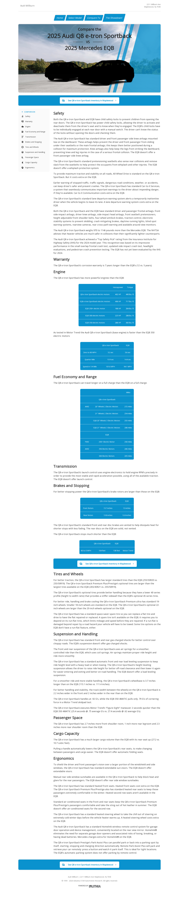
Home (59, 17)
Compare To (94, 17)
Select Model (75, 17)
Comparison (29, 112)
